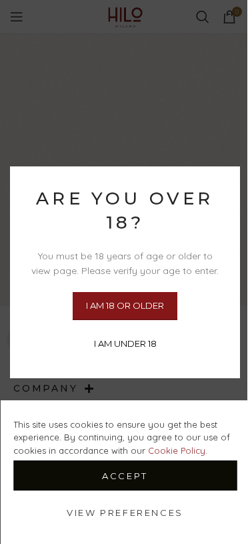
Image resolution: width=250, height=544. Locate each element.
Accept (125, 475)
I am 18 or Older (125, 304)
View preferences (125, 512)
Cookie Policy (176, 450)
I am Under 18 (125, 342)
